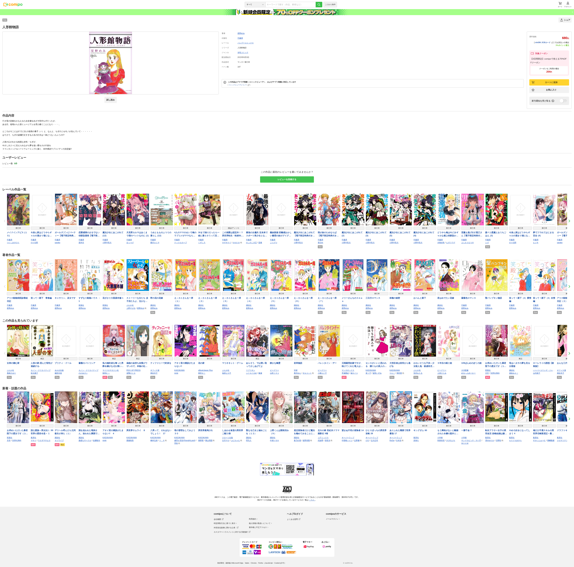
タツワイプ (59, 440)
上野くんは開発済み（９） (279, 432)
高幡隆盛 (550, 440)
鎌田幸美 (58, 373)
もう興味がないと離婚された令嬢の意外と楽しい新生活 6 (447, 432)
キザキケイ (226, 243)
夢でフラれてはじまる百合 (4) (543, 234)
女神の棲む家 (13, 363)
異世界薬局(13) (205, 430)
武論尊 (320, 440)
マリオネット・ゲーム (232, 363)
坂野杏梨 (306, 440)
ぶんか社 (130, 305)
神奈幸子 (154, 373)
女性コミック (243, 52)
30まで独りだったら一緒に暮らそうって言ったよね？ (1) (208, 234)
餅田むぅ (106, 373)
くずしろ (201, 243)
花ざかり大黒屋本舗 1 (113, 298)
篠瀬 (260, 373)
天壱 (487, 373)
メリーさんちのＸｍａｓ (352, 299)
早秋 (176, 443)
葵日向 (320, 243)
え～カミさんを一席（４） (255, 299)
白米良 (398, 440)
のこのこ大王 (251, 243)
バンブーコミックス (246, 43)
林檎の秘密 (395, 298)
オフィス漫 (154, 370)
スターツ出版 (227, 438)
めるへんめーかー (468, 373)
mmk (176, 373)
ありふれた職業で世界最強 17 (400, 432)
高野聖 (201, 440)
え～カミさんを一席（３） (231, 299)
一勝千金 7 (466, 430)
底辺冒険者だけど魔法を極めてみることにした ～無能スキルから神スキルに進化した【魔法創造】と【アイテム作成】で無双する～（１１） (304, 432)
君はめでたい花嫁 (445, 298)
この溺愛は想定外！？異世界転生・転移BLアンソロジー (233, 234)
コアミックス (323, 438)
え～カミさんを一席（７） (327, 299)
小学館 (440, 438)
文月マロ (225, 440)
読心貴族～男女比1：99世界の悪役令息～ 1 (42, 432)
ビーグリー (274, 370)
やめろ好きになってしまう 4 (519, 432)
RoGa (392, 440)
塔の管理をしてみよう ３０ (185, 432)
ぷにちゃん (235, 440)
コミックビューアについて (238, 85)
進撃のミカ (130, 373)
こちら (312, 500)
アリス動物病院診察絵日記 (17, 299)
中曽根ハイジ (347, 440)
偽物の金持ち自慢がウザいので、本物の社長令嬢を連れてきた (136, 365)
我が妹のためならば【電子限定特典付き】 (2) (328, 234)
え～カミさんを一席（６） (303, 299)
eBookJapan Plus (205, 370)
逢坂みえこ (513, 373)
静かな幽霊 (275, 363)
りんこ (392, 373)
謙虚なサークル (85, 440)
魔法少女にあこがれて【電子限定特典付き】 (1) (304, 234)
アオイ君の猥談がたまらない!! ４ (113, 432)
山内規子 (536, 373)
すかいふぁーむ (539, 440)
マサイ (33, 440)
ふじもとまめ (251, 373)
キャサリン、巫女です (65, 298)
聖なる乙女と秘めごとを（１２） (256, 432)
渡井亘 (81, 243)
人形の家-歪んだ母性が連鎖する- (41, 364)
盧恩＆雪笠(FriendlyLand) (184, 440)
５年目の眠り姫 (444, 363)
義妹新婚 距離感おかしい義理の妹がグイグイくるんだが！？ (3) (281, 234)
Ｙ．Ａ (162, 440)
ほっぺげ (130, 243)
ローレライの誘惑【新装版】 (543, 364)
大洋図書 (464, 370)
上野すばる (130, 308)
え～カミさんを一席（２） (207, 299)
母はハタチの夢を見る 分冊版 (520, 364)
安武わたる (417, 373)
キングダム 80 (420, 430)
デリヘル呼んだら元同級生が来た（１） (65, 432)
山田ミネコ (274, 373)
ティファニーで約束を (160, 363)
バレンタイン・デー (327, 363)
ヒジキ (535, 243)
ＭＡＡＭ (464, 443)
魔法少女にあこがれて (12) (113, 234)
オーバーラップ (348, 438)
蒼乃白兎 (297, 440)
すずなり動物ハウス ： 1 (89, 299)
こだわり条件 (330, 4)
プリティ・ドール (63, 363)
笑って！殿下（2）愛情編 (520, 299)
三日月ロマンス (373, 298)
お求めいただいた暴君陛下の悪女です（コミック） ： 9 (17, 432)
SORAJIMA (495, 373)
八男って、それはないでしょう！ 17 (160, 432)
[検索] (319, 4)
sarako (57, 243)
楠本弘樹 (154, 440)
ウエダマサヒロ (44, 440)
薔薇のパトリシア (87, 363)
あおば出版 (59, 370)
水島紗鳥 (441, 243)
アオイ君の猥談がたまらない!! (184, 364)
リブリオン (250, 370)
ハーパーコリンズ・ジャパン (544, 370)
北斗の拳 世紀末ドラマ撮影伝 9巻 (328, 432)
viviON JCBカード (543, 42)
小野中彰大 (107, 243)
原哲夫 (327, 440)
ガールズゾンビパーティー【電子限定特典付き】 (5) (65, 234)
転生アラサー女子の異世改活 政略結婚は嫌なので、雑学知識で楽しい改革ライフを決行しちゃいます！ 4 (496, 432)
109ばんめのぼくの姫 (471, 363)
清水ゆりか (489, 440)
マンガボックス (348, 370)
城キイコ (354, 373)
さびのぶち (450, 440)
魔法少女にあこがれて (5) (400, 234)
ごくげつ (273, 243)
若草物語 (298, 363)
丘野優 (356, 440)
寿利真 (399, 373)
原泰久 (416, 440)
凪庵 (260, 243)
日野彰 (498, 440)
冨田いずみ (377, 373)
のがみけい (83, 373)
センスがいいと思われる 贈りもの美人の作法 (376, 365)
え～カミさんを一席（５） (279, 299)
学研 (295, 370)
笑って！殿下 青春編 (41, 298)
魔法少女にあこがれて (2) (352, 234)
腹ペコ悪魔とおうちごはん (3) (495, 234)
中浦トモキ (274, 440)
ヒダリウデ (450, 243)
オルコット (307, 373)
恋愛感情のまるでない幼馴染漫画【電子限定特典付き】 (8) (89, 234)
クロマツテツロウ (564, 440)
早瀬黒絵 (345, 373)
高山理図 (208, 440)
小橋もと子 (322, 373)
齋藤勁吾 (130, 440)
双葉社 (81, 305)
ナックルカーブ (180, 243)
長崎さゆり (11, 373)
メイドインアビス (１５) (17, 234)
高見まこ (201, 373)
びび (367, 440)
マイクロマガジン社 (111, 370)
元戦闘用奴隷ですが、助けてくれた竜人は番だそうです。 (352, 365)
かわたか (236, 243)
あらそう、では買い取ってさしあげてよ (256, 364)
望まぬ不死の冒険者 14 (353, 430)
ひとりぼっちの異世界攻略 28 (376, 432)
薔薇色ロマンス (468, 298)
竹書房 (240, 38)
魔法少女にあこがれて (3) (376, 234)
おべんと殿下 (419, 298)
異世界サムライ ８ (135, 430)
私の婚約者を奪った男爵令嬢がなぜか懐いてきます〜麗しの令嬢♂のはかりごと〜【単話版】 (114, 365)
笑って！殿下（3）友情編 (544, 299)
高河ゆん (297, 373)
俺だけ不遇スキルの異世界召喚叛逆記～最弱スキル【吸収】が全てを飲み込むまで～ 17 (543, 432)
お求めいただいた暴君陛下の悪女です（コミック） (495, 365)
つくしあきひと (13, 243)
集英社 (33, 438)
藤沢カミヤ (154, 243)
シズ (487, 243)
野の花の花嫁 (156, 298)
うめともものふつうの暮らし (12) (160, 234)
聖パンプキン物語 (493, 298)
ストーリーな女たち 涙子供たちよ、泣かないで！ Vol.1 (137, 300)
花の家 (201, 363)
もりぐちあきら (515, 440)
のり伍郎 (34, 243)
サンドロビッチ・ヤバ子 (471, 440)
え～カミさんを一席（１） (183, 299)
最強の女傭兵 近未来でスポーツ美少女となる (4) (257, 234)
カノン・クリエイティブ (41, 370)
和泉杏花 (441, 440)
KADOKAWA (179, 370)
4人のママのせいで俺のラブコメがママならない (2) (185, 234)
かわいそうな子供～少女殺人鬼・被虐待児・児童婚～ (423, 365)
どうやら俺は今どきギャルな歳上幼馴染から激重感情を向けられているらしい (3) (447, 234)
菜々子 (368, 373)
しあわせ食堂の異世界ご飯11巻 (232, 432)
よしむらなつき (467, 243)
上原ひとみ (441, 373)
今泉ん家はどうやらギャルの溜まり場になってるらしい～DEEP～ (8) (519, 234)
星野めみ (241, 33)
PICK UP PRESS (133, 370)
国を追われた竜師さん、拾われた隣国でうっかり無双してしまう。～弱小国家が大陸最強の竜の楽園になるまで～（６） (89, 432)
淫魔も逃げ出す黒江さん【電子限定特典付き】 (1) (471, 234)
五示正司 (374, 440)
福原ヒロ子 (226, 373)
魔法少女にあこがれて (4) (423, 234)
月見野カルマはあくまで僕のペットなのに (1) (137, 234)
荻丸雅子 (34, 373)
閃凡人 (248, 440)
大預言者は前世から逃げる (400, 364)
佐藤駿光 (96, 440)
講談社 (153, 305)
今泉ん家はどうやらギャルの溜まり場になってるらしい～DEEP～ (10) (41, 234)
